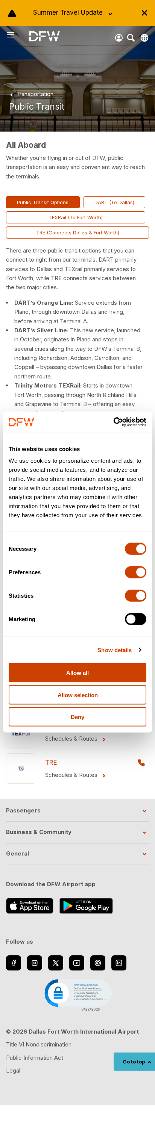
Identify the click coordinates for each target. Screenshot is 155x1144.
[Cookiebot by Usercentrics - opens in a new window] (113, 422)
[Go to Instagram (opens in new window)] (34, 962)
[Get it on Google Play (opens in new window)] (86, 906)
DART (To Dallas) (114, 202)
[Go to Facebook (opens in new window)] (13, 962)
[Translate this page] (144, 37)
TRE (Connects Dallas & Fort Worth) (77, 232)
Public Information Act (34, 1057)
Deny (77, 717)
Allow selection (78, 694)
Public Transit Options (42, 202)
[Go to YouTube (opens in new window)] (76, 962)
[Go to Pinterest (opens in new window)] (97, 962)
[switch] (135, 572)
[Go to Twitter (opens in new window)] (55, 962)
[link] (30, 94)
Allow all (77, 673)
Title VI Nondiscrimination (38, 1044)
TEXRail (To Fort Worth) (76, 217)
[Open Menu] (17, 35)
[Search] (130, 37)
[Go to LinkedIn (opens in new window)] (118, 962)
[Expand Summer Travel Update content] (110, 14)
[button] (77, 994)
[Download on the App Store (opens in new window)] (29, 906)
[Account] (118, 37)
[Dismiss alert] (144, 12)
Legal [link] (13, 1070)
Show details (114, 649)
